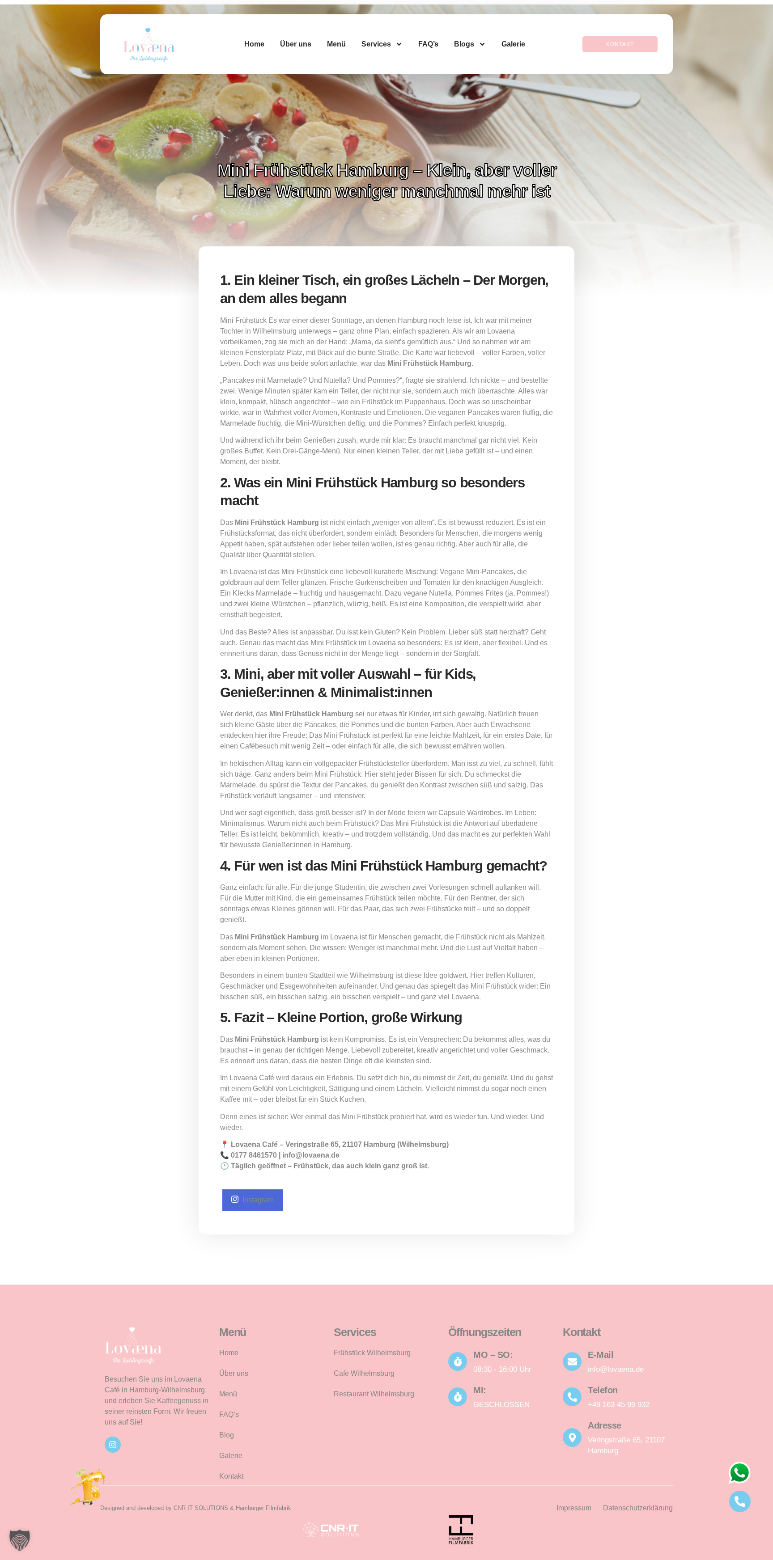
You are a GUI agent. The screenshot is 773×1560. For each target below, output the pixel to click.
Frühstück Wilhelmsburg (372, 1353)
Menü (336, 44)
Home (254, 44)
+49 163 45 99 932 (619, 1404)
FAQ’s (428, 44)
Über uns (295, 44)
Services (376, 44)
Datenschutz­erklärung (638, 1508)
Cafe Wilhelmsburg (364, 1373)
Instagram (257, 1200)
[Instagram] (113, 1445)
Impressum (573, 1508)
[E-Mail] (572, 1361)
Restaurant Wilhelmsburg (374, 1394)
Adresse (604, 1425)
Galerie (513, 44)
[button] (19, 1540)
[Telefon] (572, 1396)
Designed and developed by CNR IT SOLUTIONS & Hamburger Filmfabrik (195, 1508)
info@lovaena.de (616, 1369)
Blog (226, 1435)
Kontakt (231, 1476)
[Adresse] (572, 1437)
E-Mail (600, 1355)
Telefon (603, 1390)
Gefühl (263, 1088)
